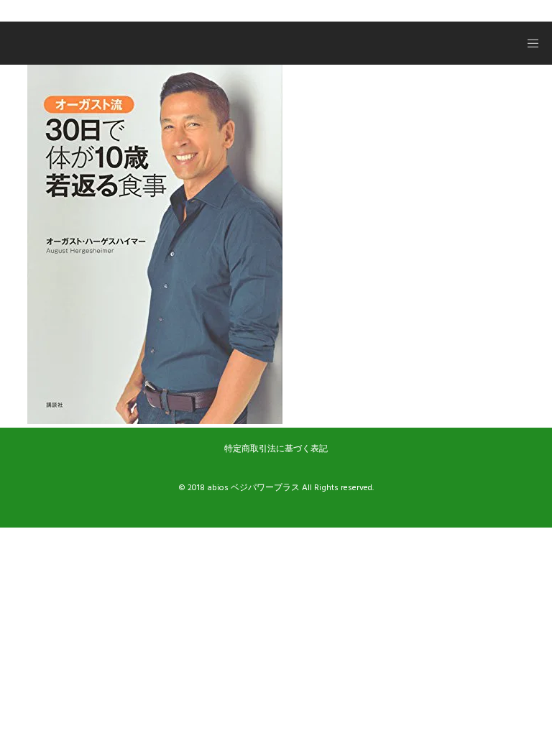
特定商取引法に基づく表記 (276, 449)
